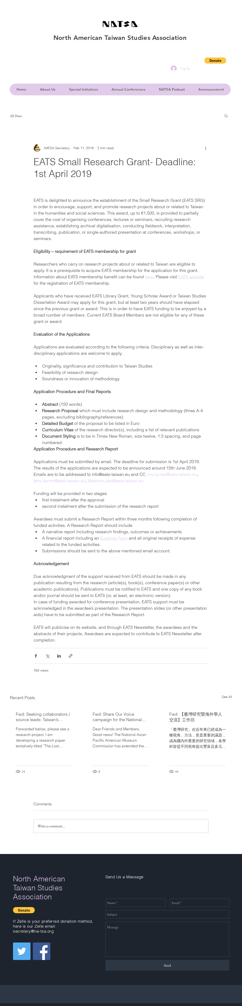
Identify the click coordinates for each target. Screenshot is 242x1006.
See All (227, 697)
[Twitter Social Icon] (21, 951)
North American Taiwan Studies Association (39, 887)
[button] (215, 60)
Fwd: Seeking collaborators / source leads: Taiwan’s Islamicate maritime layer (43, 716)
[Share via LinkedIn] (59, 656)
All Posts (16, 116)
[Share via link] (70, 656)
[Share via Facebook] (36, 656)
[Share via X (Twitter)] (47, 656)
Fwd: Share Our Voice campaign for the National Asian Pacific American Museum (117, 716)
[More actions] (205, 148)
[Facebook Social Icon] (41, 951)
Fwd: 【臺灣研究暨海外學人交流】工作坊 (195, 717)
